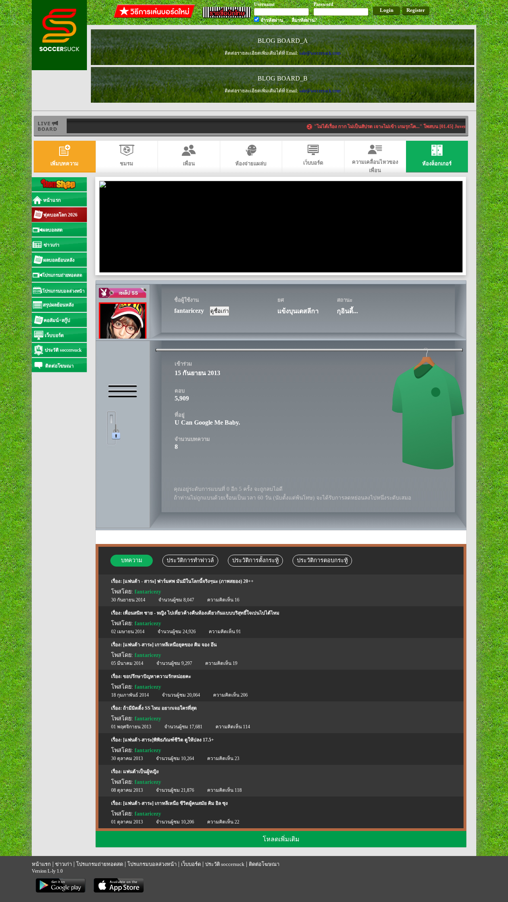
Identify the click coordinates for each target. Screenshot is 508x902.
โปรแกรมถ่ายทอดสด (99, 864)
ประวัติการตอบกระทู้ (322, 560)
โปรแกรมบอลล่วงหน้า (152, 864)
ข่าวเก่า (63, 864)
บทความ (131, 560)
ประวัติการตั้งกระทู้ (255, 560)
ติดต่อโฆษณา (264, 864)
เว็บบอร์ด (191, 864)
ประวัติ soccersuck (224, 864)
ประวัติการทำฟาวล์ (190, 560)
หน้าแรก (41, 864)
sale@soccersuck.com (320, 53)
